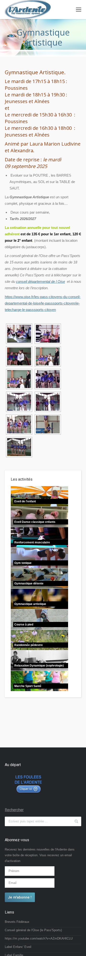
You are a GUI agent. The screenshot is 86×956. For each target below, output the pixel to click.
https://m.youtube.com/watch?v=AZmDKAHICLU (39, 938)
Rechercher (14, 810)
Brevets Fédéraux (17, 922)
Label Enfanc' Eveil (18, 947)
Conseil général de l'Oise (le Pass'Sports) (33, 930)
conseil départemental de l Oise (40, 281)
